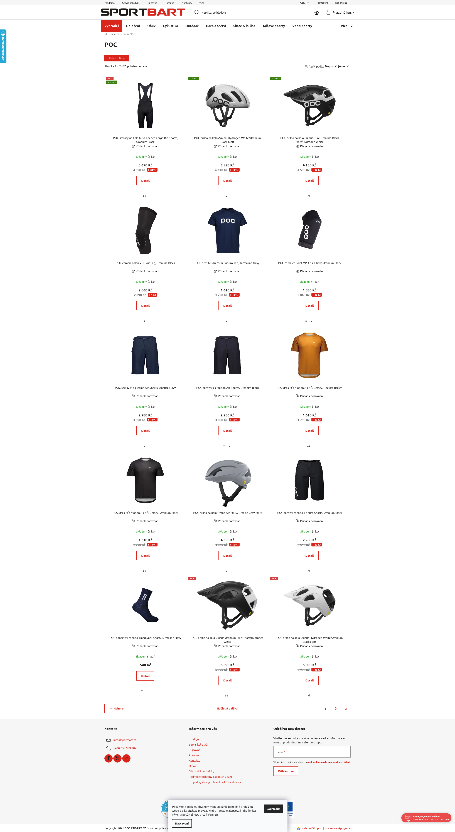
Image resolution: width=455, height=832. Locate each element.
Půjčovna (152, 2)
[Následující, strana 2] (335, 708)
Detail (145, 180)
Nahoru (119, 708)
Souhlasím (274, 809)
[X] (117, 758)
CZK (302, 2)
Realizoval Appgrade (338, 828)
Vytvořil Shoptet (312, 828)
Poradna (169, 2)
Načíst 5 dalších (227, 708)
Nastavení (182, 823)
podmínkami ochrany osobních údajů (328, 761)
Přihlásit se (286, 771)
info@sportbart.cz (124, 740)
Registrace (341, 2)
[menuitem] (111, 26)
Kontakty (187, 2)
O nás (192, 766)
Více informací (209, 814)
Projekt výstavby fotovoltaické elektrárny (215, 782)
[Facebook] (108, 758)
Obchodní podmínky (201, 771)
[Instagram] (126, 758)
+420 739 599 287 (124, 748)
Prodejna (109, 2)
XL (308, 445)
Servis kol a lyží (130, 2)
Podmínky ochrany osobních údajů (210, 776)
